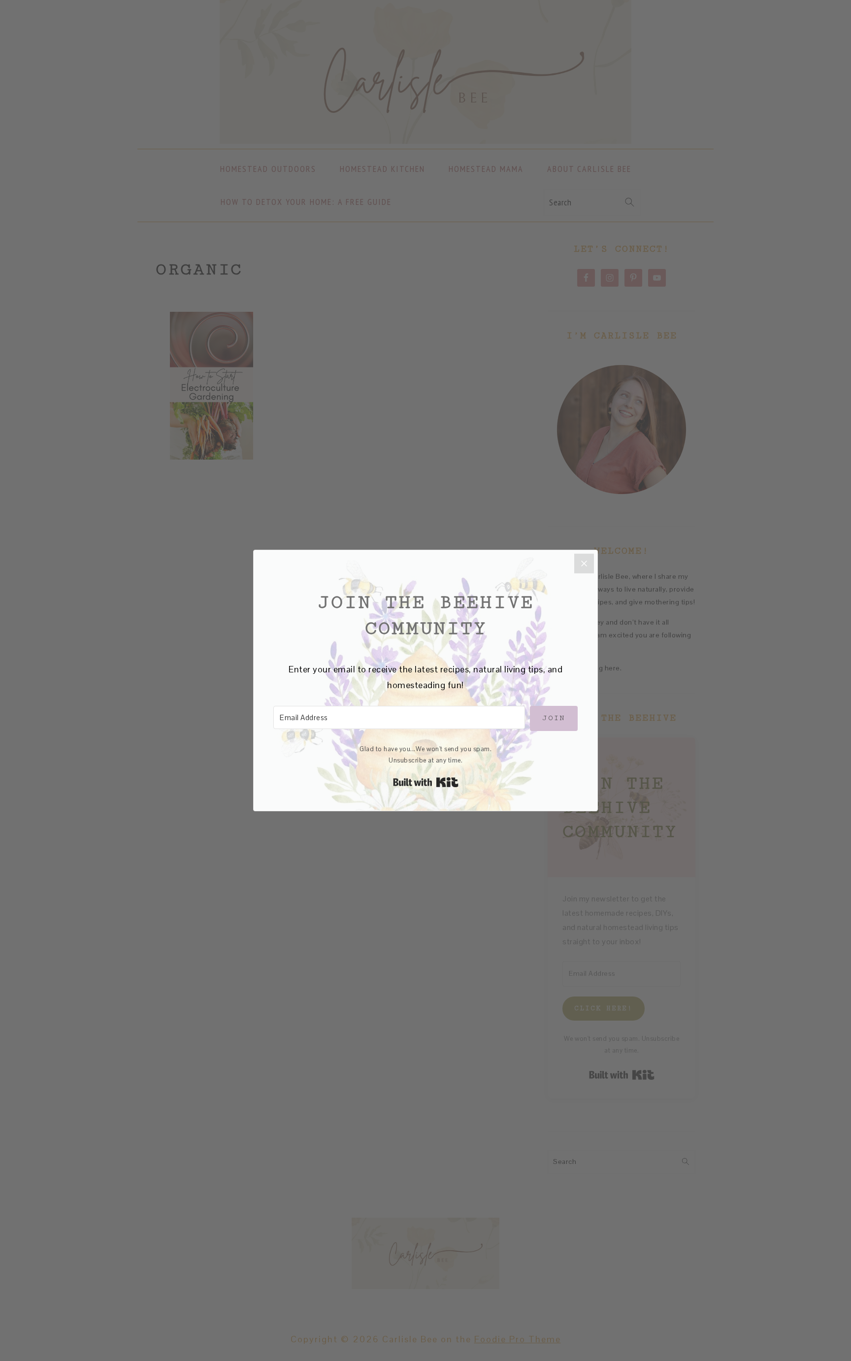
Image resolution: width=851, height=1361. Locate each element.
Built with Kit (425, 782)
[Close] (584, 563)
